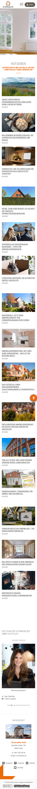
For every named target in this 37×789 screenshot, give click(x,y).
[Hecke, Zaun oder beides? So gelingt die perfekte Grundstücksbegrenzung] (18, 196)
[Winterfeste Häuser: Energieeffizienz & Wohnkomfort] (18, 580)
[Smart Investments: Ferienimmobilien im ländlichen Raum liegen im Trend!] (18, 86)
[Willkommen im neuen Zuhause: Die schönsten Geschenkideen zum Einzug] (18, 122)
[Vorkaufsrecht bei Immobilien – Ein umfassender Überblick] (18, 516)
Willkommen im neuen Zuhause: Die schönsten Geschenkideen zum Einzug (17, 137)
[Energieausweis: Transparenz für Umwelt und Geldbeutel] (18, 478)
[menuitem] (20, 4)
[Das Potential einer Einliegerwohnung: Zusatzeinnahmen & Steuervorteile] (18, 371)
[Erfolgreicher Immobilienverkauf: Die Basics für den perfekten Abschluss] (18, 411)
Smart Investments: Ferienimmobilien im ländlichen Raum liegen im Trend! (16, 101)
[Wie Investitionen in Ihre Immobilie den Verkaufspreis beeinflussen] (18, 549)
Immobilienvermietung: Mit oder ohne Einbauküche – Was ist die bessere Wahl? (16, 353)
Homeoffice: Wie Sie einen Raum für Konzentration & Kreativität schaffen (18, 171)
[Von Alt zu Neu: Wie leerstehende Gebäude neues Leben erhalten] (18, 447)
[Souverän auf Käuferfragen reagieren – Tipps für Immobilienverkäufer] (18, 231)
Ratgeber (5, 107)
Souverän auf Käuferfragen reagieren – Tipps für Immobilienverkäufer (15, 246)
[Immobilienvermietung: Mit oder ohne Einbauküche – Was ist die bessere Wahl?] (18, 338)
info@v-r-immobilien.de (18, 756)
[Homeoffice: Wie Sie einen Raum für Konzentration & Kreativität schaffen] (18, 156)
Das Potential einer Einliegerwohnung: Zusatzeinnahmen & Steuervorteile (18, 386)
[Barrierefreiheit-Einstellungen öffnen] (33, 397)
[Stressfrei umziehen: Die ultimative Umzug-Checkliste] (18, 265)
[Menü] (20, 4)
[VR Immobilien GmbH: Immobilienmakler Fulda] (8, 4)
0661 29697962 (10, 696)
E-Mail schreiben (10, 699)
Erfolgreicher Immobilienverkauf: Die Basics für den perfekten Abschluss (18, 426)
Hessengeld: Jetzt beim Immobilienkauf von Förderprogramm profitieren (15, 317)
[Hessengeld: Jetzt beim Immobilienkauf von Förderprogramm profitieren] (18, 302)
